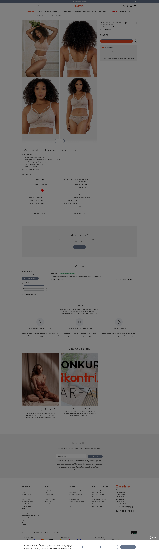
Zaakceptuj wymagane (91, 547)
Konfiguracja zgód (110, 547)
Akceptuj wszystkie (127, 547)
